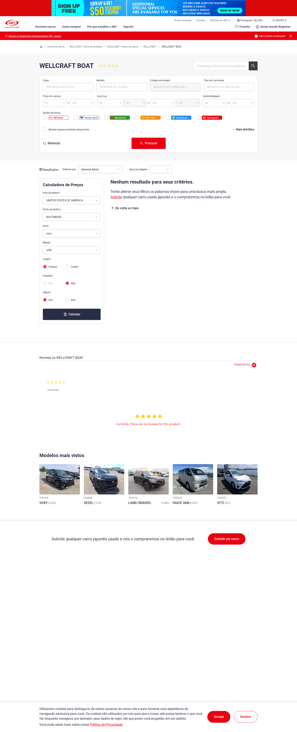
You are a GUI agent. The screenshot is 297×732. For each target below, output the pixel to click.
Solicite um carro (226, 539)
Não (73, 283)
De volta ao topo (127, 208)
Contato (200, 20)
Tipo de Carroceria (214, 80)
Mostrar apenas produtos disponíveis (68, 129)
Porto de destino (52, 209)
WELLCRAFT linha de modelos (86, 46)
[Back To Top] (287, 711)
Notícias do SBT (218, 20)
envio (46, 226)
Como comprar (71, 26)
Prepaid (52, 266)
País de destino (51, 192)
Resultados (50, 170)
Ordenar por (69, 169)
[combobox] (68, 87)
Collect (74, 266)
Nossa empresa (183, 20)
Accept (219, 717)
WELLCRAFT (150, 46)
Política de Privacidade (106, 725)
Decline (245, 717)
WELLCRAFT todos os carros (122, 46)
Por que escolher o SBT (102, 26)
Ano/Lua (102, 96)
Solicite (116, 197)
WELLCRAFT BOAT (172, 46)
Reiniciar (54, 143)
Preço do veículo (52, 96)
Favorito (244, 26)
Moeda (46, 242)
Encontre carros (45, 26)
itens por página (138, 169)
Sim (50, 283)
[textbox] (63, 86)
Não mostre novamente (272, 36)
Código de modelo (160, 80)
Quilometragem (211, 96)
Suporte (128, 26)
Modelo (101, 80)
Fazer (46, 80)
